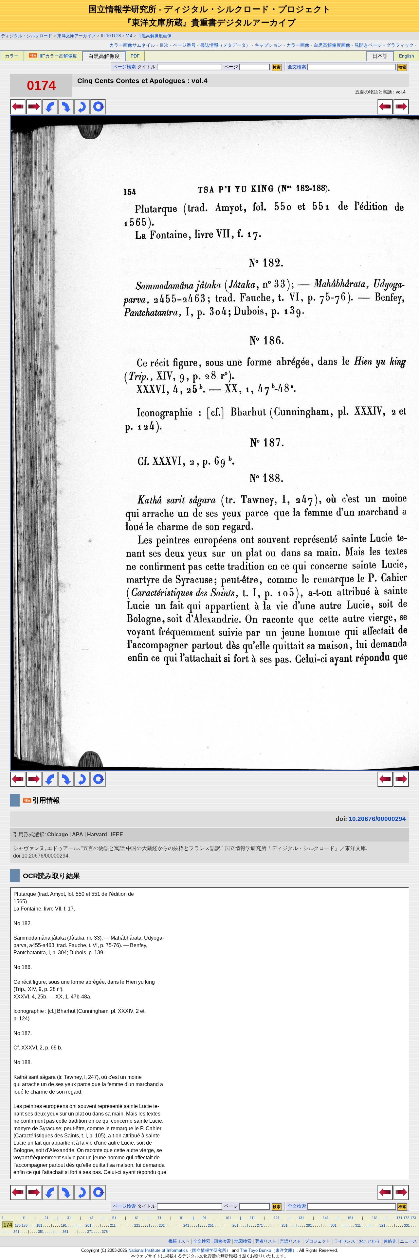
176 (24, 1225)
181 (39, 1225)
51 (114, 1218)
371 (90, 1232)
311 (358, 1225)
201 (88, 1225)
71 (159, 1218)
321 (382, 1225)
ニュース (408, 1241)
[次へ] (34, 112)
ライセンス (344, 1241)
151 (350, 1218)
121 (277, 1218)
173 (413, 1218)
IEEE (117, 834)
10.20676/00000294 (377, 818)
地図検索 (242, 1241)
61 (137, 1218)
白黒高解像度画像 (154, 35)
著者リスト (265, 1241)
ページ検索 (124, 66)
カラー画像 (297, 45)
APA (77, 834)
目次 (164, 45)
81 (182, 1218)
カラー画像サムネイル (132, 45)
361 (65, 1232)
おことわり (369, 1241)
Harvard (97, 834)
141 (326, 1218)
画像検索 (222, 1241)
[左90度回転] (50, 112)
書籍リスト (179, 1241)
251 (211, 1225)
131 (301, 1218)
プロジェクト (317, 1241)
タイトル (147, 66)
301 (334, 1225)
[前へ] (18, 112)
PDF (135, 56)
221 (137, 1225)
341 (16, 1232)
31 (69, 1218)
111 (252, 1218)
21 (46, 1218)
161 (375, 1218)
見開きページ (368, 45)
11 (24, 1218)
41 (92, 1218)
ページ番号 (184, 45)
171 (399, 1218)
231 (162, 1225)
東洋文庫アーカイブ (76, 35)
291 (309, 1225)
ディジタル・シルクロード (26, 35)
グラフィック (400, 45)
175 (18, 1225)
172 (406, 1218)
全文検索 (297, 66)
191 (64, 1225)
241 (186, 1225)
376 (105, 1232)
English (406, 56)
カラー (12, 56)
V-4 (129, 35)
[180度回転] (82, 112)
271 (260, 1225)
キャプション (268, 45)
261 (235, 1225)
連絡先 (390, 1241)
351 (41, 1232)
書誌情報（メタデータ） (225, 45)
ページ (231, 66)
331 (407, 1225)
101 (228, 1218)
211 (113, 1225)
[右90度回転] (66, 112)
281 (284, 1225)
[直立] (98, 112)
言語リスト (290, 1241)
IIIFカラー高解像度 (57, 56)
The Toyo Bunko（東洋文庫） (268, 1250)
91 (205, 1218)
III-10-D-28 (111, 35)
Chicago (57, 834)
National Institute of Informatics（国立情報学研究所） (179, 1250)
